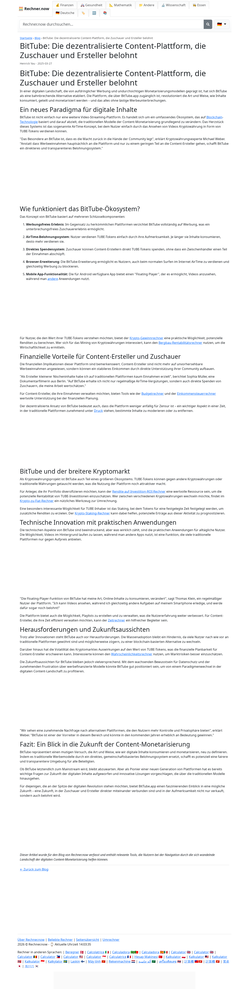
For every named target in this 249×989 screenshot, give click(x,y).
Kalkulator (173, 957)
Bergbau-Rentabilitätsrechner (180, 343)
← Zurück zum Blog (34, 869)
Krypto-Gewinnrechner (146, 338)
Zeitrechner (116, 620)
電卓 (226, 961)
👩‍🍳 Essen (199, 5)
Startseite (26, 38)
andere (52, 279)
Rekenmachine (120, 961)
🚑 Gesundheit (91, 5)
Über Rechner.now (31, 940)
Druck (98, 411)
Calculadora (121, 952)
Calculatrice (117, 957)
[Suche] (208, 24)
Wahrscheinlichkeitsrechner (131, 654)
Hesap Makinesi (146, 957)
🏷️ (83, 13)
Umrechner (111, 940)
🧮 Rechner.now (33, 8)
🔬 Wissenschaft (173, 5)
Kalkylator (55, 961)
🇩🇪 (65, 13)
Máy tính (94, 961)
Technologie (29, 122)
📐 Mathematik (120, 5)
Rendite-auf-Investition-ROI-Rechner (139, 491)
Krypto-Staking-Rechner (92, 513)
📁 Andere (146, 5)
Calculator (178, 952)
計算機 (189, 961)
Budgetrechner (152, 393)
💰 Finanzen (65, 5)
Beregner (72, 952)
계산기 (29, 966)
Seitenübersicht (87, 940)
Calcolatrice (95, 952)
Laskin (75, 961)
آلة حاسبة (145, 961)
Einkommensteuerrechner (196, 393)
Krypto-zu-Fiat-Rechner (37, 501)
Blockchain (214, 117)
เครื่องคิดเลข (167, 961)
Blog (37, 38)
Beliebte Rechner (60, 940)
